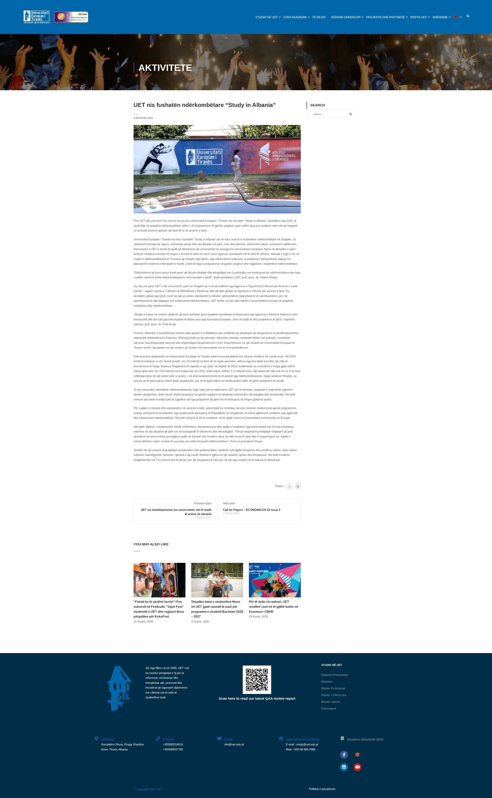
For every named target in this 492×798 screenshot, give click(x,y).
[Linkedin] (344, 767)
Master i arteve (330, 701)
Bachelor (326, 681)
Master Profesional (333, 688)
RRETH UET (418, 17)
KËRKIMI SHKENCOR (346, 17)
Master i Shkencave (334, 695)
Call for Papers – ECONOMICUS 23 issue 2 (251, 509)
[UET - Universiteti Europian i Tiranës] (36, 19)
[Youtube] (357, 767)
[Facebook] (289, 486)
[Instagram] (357, 754)
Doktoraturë (328, 708)
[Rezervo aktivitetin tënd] (342, 736)
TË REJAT (319, 17)
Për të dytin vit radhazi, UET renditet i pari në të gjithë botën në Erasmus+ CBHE (273, 606)
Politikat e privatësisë (322, 789)
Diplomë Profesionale (334, 674)
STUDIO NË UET (266, 17)
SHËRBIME (440, 17)
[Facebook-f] (344, 754)
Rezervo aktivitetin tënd (365, 739)
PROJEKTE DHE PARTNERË (385, 17)
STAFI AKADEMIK (295, 17)
